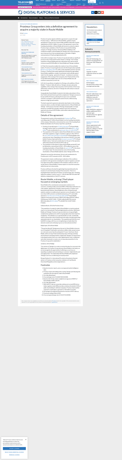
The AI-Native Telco (26, 67)
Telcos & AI (79, 4)
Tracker (29, 45)
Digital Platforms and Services (41, 4)
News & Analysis (33, 18)
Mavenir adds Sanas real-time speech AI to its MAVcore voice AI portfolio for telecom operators (94, 97)
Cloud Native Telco (60, 4)
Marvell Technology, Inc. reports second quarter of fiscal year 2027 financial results (29, 57)
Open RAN (52, 4)
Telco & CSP (24, 45)
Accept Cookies (14, 448)
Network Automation (26, 44)
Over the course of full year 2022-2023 (57, 195)
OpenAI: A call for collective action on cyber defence (28, 63)
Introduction (24, 18)
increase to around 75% (68, 139)
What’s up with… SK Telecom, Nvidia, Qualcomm (28, 69)
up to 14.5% (69, 148)
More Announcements (93, 137)
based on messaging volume (48, 69)
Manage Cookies (14, 454)
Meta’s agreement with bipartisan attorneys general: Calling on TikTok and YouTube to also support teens (94, 128)
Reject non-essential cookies (14, 452)
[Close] (25, 439)
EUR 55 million (54, 201)
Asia (90, 4)
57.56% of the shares (63, 126)
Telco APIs (84, 4)
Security (23, 60)
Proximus (25, 33)
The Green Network (68, 4)
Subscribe (94, 39)
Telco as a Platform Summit (51, 18)
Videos (41, 18)
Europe (27, 43)
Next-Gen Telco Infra (27, 79)
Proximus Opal (68, 118)
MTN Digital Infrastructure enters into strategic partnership (29, 81)
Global (31, 43)
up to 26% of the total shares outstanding (56, 135)
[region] (14, 448)
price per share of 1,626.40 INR (69, 130)
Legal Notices (54, 302)
